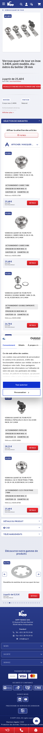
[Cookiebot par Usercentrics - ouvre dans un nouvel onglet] (30, 338)
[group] (21, 580)
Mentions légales (12, 722)
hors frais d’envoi (15, 81)
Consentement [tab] (9, 345)
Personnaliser (20, 392)
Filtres (22, 135)
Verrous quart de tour (14, 10)
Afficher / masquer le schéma (25, 144)
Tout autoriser (21, 385)
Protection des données (10, 724)
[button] (3, 602)
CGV (22, 722)
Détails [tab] (21, 345)
